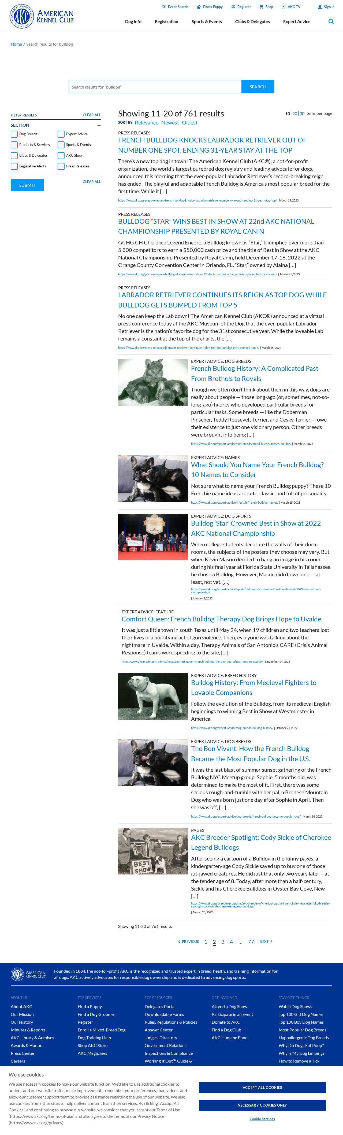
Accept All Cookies (262, 1087)
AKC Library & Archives (32, 1037)
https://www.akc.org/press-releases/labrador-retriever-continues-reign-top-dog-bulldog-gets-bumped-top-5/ (188, 347)
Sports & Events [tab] (207, 21)
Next (264, 941)
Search (258, 86)
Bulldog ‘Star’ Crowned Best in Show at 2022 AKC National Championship (256, 528)
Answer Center (159, 1029)
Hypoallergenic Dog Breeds (304, 1037)
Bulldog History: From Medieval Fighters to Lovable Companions (253, 687)
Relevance (146, 122)
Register (244, 7)
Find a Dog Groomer (96, 1014)
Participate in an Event (232, 1014)
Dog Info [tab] (133, 21)
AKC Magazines (92, 1053)
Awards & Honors (27, 1045)
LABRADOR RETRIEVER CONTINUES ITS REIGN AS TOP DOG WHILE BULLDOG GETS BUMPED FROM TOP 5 (222, 300)
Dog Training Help (94, 1037)
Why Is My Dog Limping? (301, 1053)
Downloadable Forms (164, 1014)
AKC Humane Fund (230, 1037)
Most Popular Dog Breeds (302, 1029)
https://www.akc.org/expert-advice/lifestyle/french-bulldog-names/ (234, 502)
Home (16, 43)
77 (251, 941)
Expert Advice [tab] (297, 21)
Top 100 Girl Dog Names (301, 1014)
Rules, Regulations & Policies (171, 1021)
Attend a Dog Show (229, 1006)
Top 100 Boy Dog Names (301, 1021)
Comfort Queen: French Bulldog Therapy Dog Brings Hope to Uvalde (221, 619)
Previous (190, 941)
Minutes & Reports (28, 1029)
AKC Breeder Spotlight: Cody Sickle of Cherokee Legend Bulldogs (261, 842)
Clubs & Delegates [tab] (252, 21)
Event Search (178, 7)
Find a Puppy (213, 7)
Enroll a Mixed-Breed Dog (101, 1029)
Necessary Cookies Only (262, 1105)
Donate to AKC (226, 1021)
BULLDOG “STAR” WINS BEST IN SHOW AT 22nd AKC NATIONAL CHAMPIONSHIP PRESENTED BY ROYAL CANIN (216, 226)
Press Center (23, 1053)
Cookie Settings (262, 1119)
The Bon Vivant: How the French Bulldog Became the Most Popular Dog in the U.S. (250, 753)
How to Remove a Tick (299, 1060)
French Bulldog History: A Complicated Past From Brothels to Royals (254, 373)
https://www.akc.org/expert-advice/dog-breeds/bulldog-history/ (232, 727)
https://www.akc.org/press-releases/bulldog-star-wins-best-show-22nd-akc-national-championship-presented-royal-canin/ (197, 274)
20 (294, 113)
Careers (18, 1060)
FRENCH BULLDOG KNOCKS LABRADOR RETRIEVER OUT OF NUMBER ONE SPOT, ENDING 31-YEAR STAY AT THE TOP (212, 145)
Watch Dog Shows (295, 1006)
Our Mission (22, 1014)
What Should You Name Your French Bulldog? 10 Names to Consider (257, 469)
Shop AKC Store (92, 1045)
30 (302, 113)
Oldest (189, 122)
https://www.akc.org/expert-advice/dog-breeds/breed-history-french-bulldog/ (241, 443)
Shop (269, 7)
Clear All (92, 115)
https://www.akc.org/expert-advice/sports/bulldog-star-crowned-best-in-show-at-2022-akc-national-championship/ (256, 591)
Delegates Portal (160, 1006)
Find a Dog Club (226, 1029)
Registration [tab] (166, 21)
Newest (170, 122)
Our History (22, 1021)
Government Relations (166, 1045)
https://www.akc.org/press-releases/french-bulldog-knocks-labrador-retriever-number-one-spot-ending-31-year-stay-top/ (197, 200)
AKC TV (294, 7)
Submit (27, 185)
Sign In (329, 7)
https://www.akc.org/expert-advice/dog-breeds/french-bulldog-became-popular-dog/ (246, 816)
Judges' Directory (161, 1037)
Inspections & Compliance (169, 1053)
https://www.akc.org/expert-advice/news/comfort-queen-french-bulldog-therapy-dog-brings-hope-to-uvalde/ (192, 661)
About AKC (21, 1006)
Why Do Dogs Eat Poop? (301, 1045)
